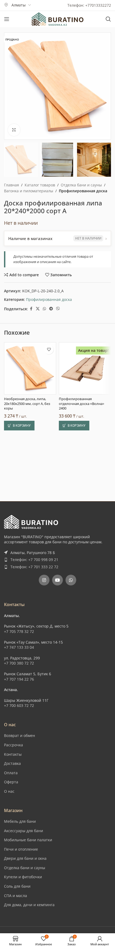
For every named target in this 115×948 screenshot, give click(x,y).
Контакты (13, 754)
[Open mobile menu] (6, 19)
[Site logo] (57, 18)
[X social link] (37, 308)
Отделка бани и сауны (81, 184)
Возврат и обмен (19, 735)
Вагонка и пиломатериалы (28, 190)
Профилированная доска (83, 190)
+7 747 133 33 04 (19, 647)
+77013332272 (98, 5)
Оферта (11, 781)
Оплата (11, 772)
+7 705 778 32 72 (19, 631)
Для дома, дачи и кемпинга (29, 904)
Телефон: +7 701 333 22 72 (34, 566)
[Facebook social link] (31, 308)
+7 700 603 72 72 (19, 705)
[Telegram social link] (51, 308)
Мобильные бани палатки (28, 839)
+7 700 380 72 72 (19, 663)
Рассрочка (13, 744)
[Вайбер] (58, 308)
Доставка (12, 763)
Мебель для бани (20, 821)
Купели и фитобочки (23, 876)
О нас (9, 791)
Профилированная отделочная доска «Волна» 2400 (81, 404)
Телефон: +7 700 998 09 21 (34, 559)
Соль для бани (17, 886)
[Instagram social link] (44, 580)
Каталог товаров (40, 184)
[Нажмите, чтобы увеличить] (14, 130)
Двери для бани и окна (25, 858)
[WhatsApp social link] (44, 308)
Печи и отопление (21, 849)
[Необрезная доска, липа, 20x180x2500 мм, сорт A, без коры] (30, 368)
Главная (11, 184)
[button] (19, 425)
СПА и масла (15, 895)
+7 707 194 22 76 (19, 679)
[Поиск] (108, 19)
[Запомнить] (48, 349)
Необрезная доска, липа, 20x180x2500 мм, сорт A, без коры (27, 404)
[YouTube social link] (57, 580)
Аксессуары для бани (23, 830)
